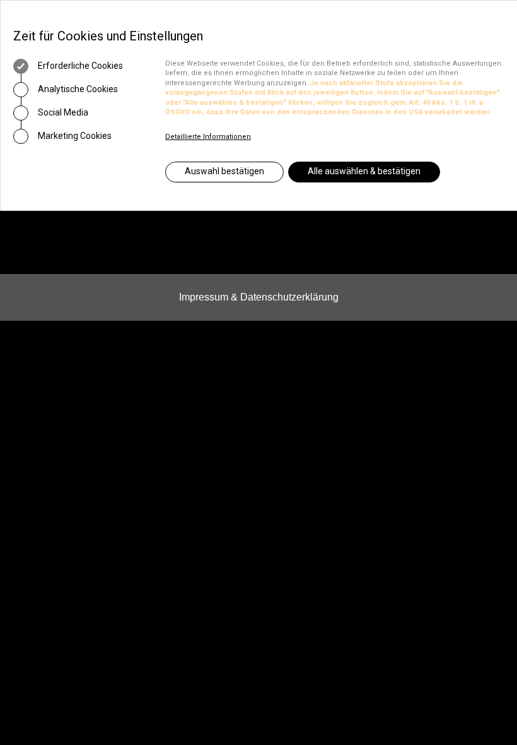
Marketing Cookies (74, 136)
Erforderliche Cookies (79, 66)
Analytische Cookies (77, 89)
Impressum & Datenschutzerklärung (259, 297)
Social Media (62, 112)
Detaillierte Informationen (208, 137)
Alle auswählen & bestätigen (364, 171)
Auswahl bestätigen (224, 171)
